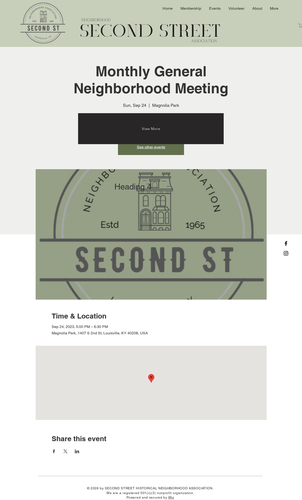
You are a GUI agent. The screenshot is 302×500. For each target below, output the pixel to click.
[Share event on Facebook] (54, 451)
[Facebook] (286, 243)
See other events (151, 147)
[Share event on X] (65, 451)
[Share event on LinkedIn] (77, 451)
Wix (171, 497)
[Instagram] (286, 253)
